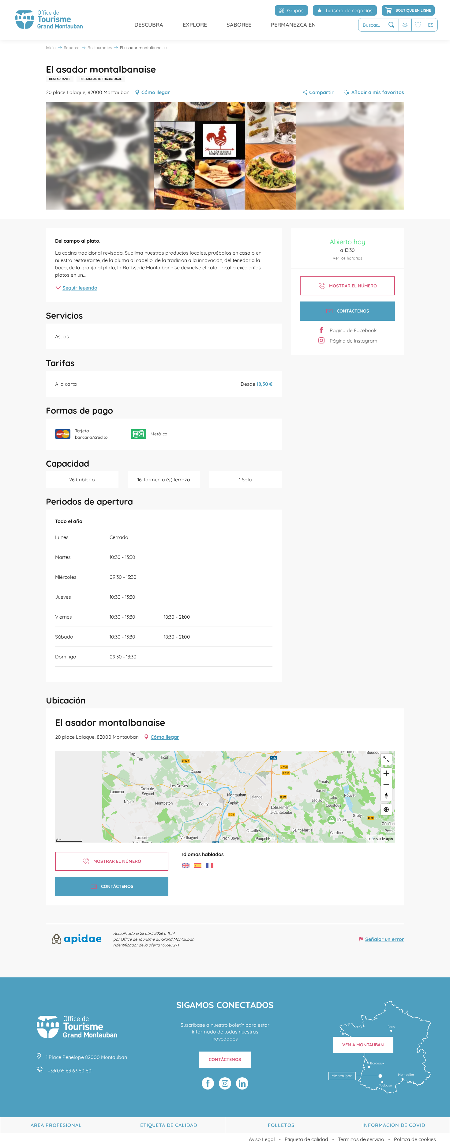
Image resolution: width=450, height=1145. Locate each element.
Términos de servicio (361, 1139)
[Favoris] (418, 25)
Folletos (281, 1125)
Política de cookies (415, 1139)
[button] (378, 25)
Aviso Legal (262, 1139)
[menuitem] (49, 20)
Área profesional (56, 1125)
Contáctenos (225, 1059)
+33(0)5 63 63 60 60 (69, 1070)
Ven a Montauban (363, 1045)
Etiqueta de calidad (168, 1125)
